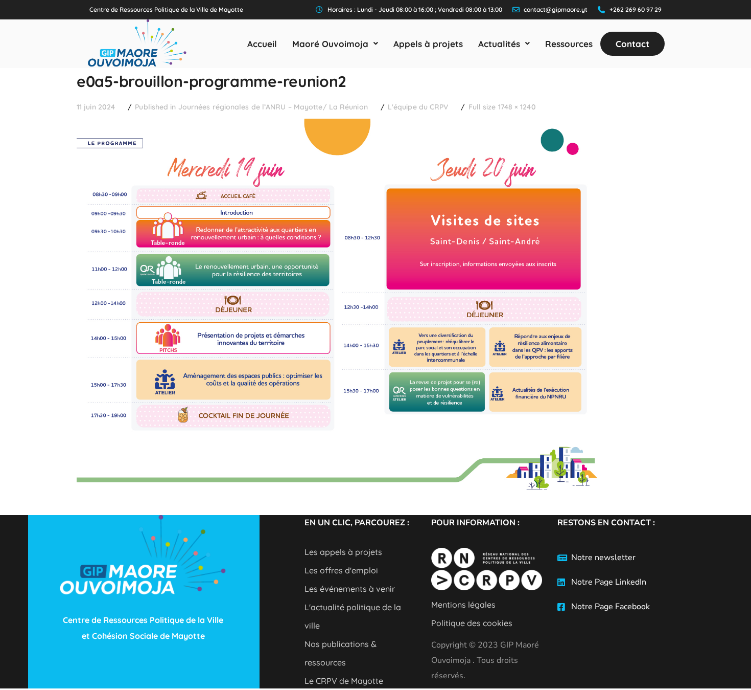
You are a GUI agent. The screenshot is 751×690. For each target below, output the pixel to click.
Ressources (569, 43)
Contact (632, 43)
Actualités (499, 43)
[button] (335, 44)
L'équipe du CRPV (418, 107)
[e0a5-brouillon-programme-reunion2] (338, 126)
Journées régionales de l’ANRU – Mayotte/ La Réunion (273, 107)
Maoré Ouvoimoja (330, 43)
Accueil (262, 43)
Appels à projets (428, 43)
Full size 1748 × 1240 (502, 107)
